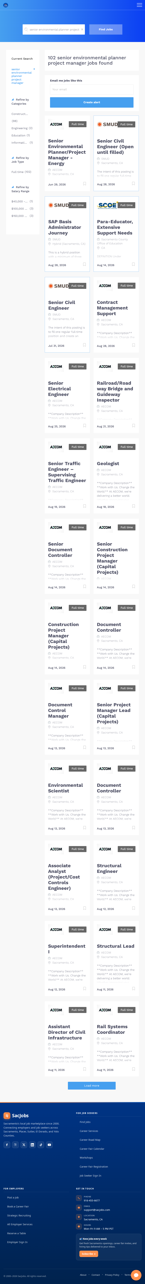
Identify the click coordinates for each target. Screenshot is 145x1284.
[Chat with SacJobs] (136, 1275)
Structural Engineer (109, 868)
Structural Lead (115, 946)
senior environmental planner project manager (21, 76)
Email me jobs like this (66, 80)
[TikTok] (40, 1144)
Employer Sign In (17, 1242)
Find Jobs (106, 29)
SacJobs (17, 1115)
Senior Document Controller (60, 549)
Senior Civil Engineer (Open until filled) (115, 146)
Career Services (89, 1131)
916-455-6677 (92, 1200)
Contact (96, 1274)
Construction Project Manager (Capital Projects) (63, 636)
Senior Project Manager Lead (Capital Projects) (114, 713)
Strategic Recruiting (19, 1215)
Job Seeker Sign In (90, 1175)
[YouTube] (49, 1144)
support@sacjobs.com (97, 1209)
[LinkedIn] (32, 1144)
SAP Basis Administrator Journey (64, 227)
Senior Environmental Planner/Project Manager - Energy (67, 152)
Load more (91, 1085)
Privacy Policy (112, 1274)
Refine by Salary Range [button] (20, 189)
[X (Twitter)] (24, 1144)
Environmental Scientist (65, 788)
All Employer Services (20, 1224)
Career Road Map (90, 1139)
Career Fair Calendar (92, 1148)
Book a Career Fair (18, 1206)
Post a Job (13, 1197)
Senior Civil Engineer (61, 305)
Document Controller (109, 627)
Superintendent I (66, 949)
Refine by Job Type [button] (20, 160)
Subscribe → (89, 1253)
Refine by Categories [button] (20, 101)
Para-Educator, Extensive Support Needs (115, 227)
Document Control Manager (60, 710)
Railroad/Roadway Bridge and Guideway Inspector (115, 391)
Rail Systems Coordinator (112, 1029)
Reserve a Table (16, 1233)
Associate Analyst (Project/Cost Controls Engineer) (64, 877)
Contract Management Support (112, 307)
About (83, 1274)
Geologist (108, 463)
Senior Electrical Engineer (59, 388)
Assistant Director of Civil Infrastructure (66, 1032)
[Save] (81, 184)
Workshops (86, 1157)
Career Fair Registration (94, 1166)
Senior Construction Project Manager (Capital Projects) (112, 558)
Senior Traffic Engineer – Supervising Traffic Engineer (67, 472)
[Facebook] (7, 1144)
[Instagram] (15, 1144)
